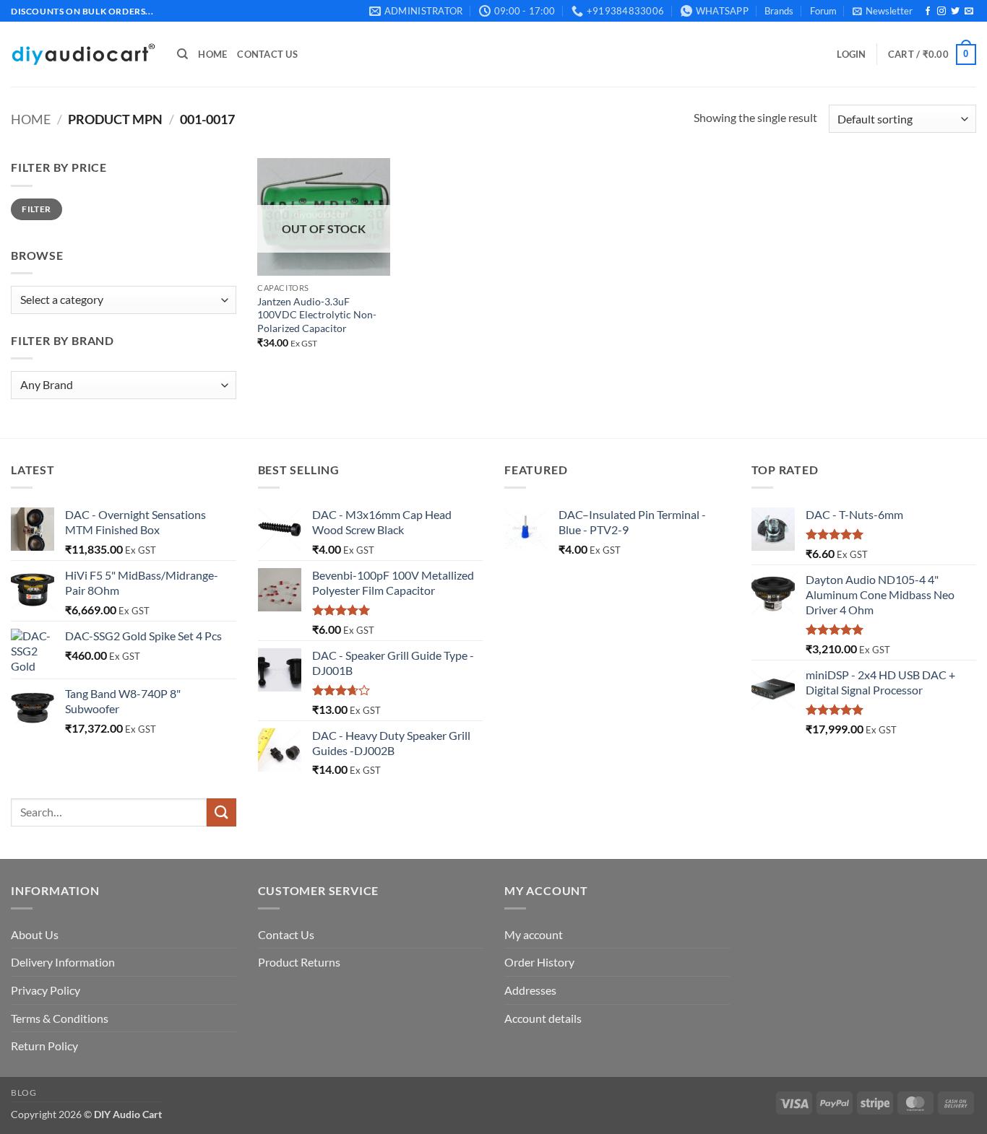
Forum (823, 11)
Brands (778, 11)
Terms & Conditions (59, 1018)
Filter (36, 209)
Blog (23, 1092)
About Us (35, 934)
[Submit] (221, 812)
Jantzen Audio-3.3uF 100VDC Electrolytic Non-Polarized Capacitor (316, 314)
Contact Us (267, 54)
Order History (539, 962)
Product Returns (299, 962)
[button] (883, 10)
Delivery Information (63, 962)
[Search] (182, 54)
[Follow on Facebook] (927, 11)
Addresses (530, 990)
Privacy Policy (45, 990)
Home (212, 54)
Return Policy (44, 1045)
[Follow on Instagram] (941, 11)
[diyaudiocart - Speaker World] (83, 54)
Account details (543, 1018)
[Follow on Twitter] (955, 11)
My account (533, 934)
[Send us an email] (969, 11)
